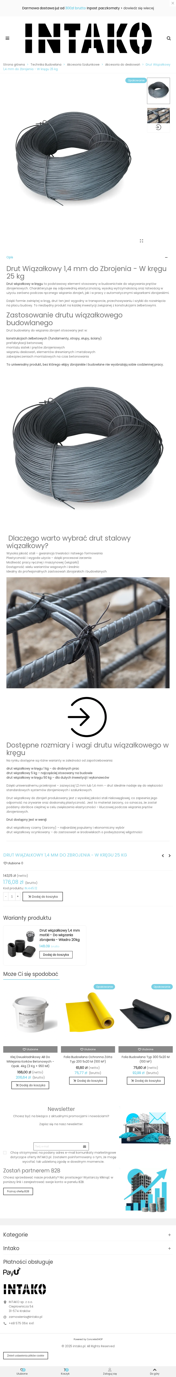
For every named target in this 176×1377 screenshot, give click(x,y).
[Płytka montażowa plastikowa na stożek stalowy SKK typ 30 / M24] (88, 1015)
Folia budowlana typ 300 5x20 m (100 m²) (30, 1059)
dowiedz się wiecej (138, 8)
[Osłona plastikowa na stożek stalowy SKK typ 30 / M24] (145, 1015)
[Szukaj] (169, 38)
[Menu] (7, 38)
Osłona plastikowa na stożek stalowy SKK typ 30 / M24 (145, 1059)
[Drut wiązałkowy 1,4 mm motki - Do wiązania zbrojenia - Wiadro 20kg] (21, 945)
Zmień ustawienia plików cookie (25, 1355)
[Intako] (88, 38)
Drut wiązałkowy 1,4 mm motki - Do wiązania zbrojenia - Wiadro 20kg (59, 935)
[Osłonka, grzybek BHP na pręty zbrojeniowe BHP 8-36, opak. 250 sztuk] (169, 855)
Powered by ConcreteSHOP (88, 1339)
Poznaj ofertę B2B (18, 1191)
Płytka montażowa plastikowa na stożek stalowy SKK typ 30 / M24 (88, 1059)
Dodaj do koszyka (56, 955)
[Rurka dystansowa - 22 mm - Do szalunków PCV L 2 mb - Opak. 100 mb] (162, 855)
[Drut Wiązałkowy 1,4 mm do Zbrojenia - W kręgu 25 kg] (141, 241)
